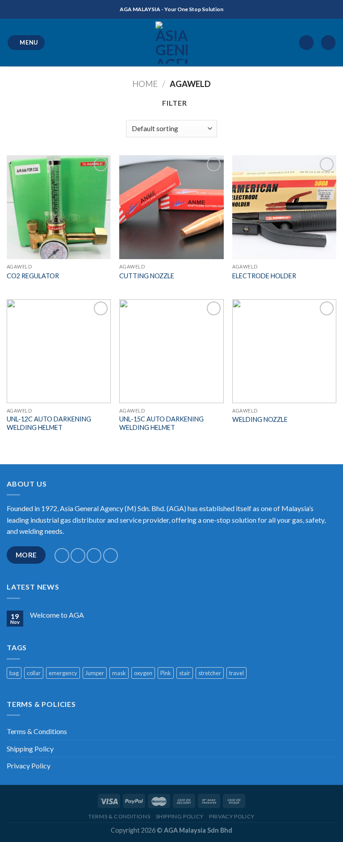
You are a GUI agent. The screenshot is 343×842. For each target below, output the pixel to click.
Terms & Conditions (37, 731)
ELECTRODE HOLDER (264, 276)
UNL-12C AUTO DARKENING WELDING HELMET (49, 423)
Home (145, 84)
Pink (165, 673)
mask (119, 673)
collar (34, 673)
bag (14, 673)
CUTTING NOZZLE (146, 276)
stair (184, 673)
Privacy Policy (28, 765)
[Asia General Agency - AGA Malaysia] (171, 42)
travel (236, 673)
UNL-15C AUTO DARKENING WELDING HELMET (161, 423)
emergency (63, 673)
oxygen (143, 673)
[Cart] (328, 42)
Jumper (94, 673)
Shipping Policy (30, 748)
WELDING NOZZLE (260, 419)
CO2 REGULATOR (33, 276)
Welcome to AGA (57, 615)
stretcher (209, 673)
